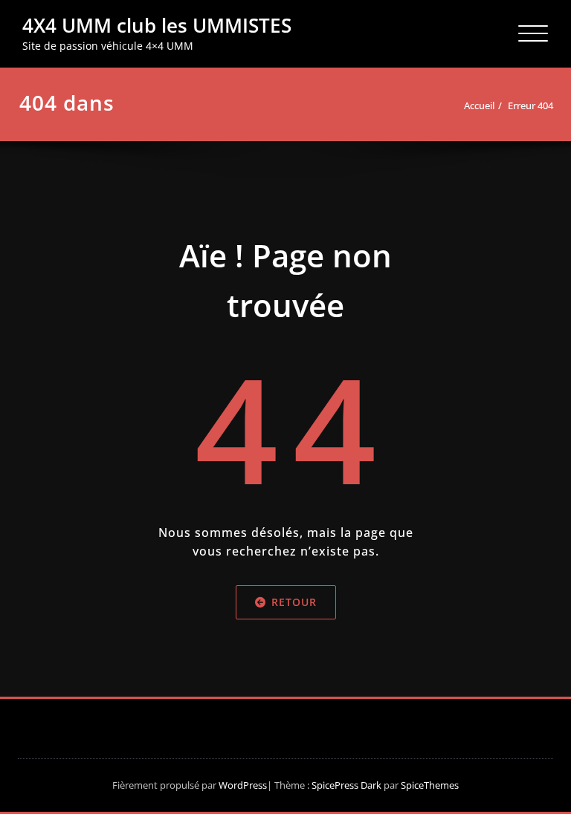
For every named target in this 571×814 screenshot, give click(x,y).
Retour (294, 603)
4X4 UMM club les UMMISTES (156, 25)
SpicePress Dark (346, 785)
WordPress (243, 785)
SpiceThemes (429, 785)
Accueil (479, 105)
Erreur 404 (530, 105)
